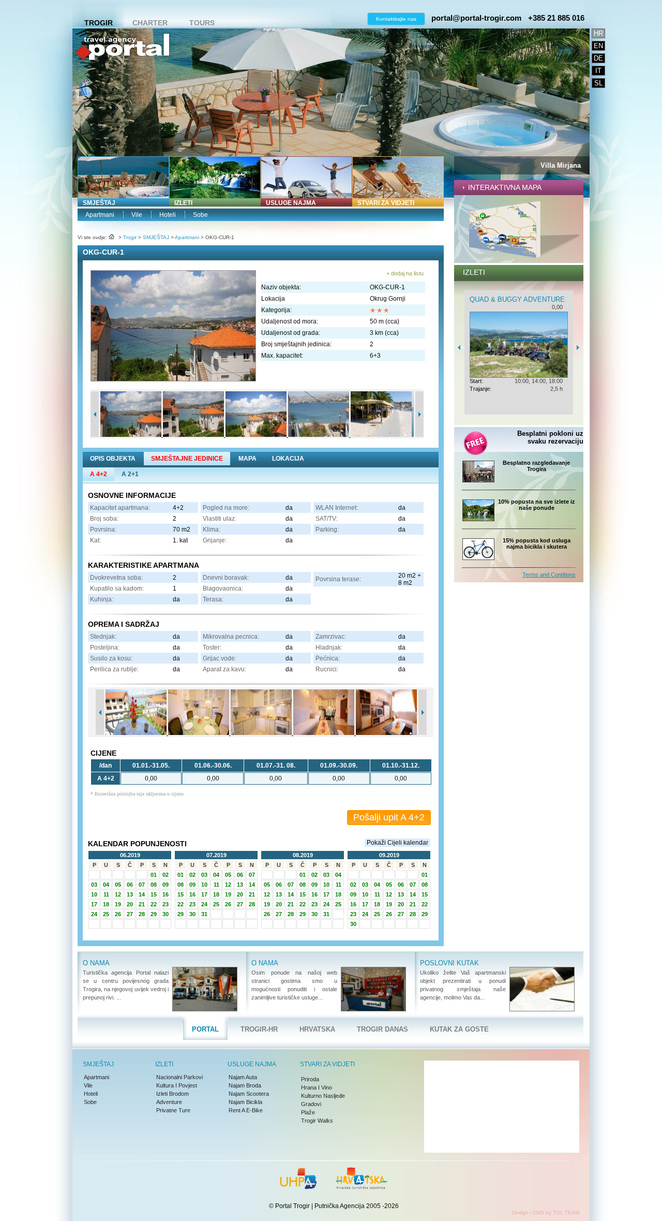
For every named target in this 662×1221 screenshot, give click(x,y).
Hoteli (167, 214)
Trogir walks (317, 1120)
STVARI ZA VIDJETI (385, 203)
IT (598, 71)
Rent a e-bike (246, 1110)
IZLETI (183, 203)
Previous (95, 414)
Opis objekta (113, 458)
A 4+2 (98, 474)
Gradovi (311, 1104)
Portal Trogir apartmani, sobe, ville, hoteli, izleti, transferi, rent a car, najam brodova (122, 80)
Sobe (200, 214)
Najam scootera (249, 1094)
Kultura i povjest (176, 1085)
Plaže (308, 1112)
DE (598, 58)
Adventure (169, 1102)
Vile (136, 214)
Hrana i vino (316, 1087)
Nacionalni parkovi (179, 1077)
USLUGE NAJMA (291, 203)
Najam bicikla (245, 1102)
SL (598, 83)
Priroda (310, 1079)
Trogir (98, 23)
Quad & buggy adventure (553, 299)
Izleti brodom (172, 1094)
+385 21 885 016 (556, 17)
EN (598, 46)
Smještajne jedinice (187, 458)
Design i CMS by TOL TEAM (545, 1212)
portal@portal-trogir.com (476, 17)
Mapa (247, 458)
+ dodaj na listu (405, 273)
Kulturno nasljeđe (323, 1096)
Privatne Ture (173, 1110)
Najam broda (245, 1085)
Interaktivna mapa (504, 187)
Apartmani (99, 214)
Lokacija (288, 458)
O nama (96, 963)
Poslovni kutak (449, 963)
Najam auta (243, 1077)
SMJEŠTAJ (99, 203)
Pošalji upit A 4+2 (389, 817)
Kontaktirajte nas (396, 19)
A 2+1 (130, 474)
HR (598, 33)
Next (419, 414)
